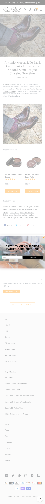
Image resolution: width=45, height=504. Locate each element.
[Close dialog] (44, 237)
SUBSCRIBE (33, 257)
